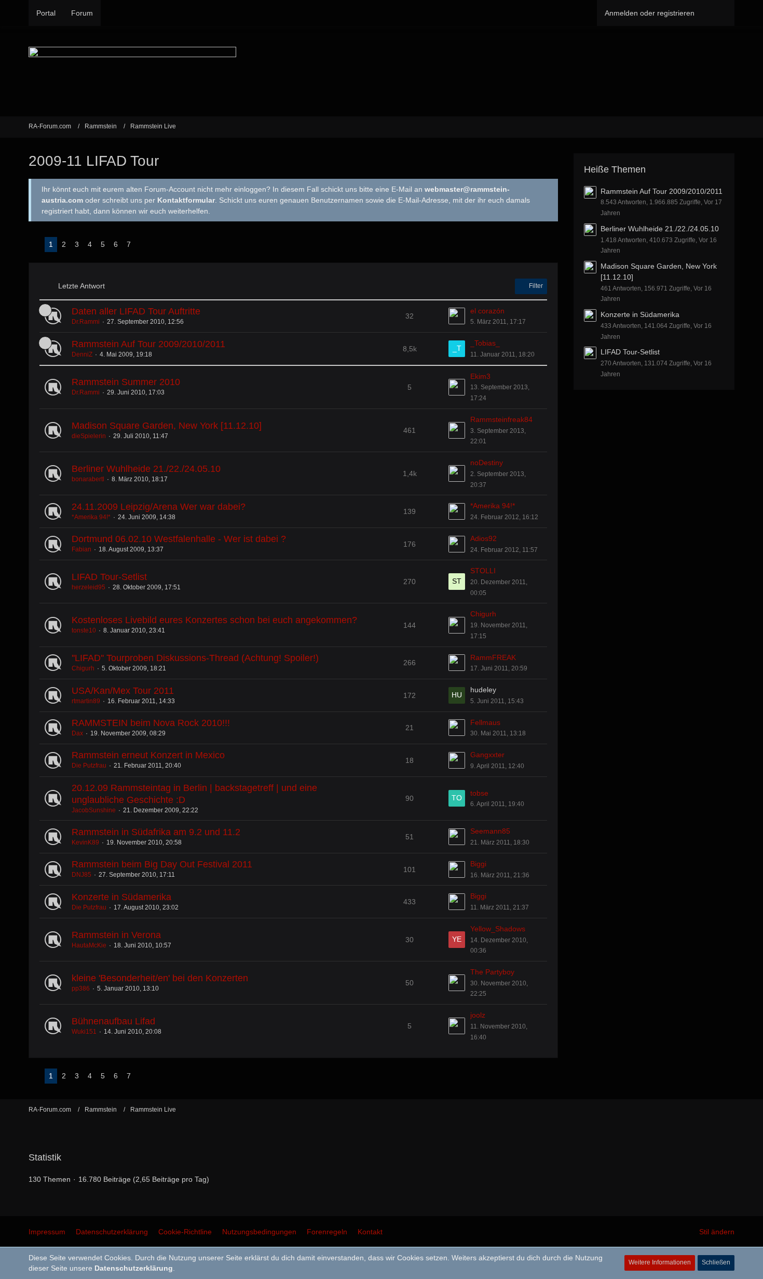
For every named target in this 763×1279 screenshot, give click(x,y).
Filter (535, 285)
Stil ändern (716, 1232)
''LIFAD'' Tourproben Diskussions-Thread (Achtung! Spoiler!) (195, 658)
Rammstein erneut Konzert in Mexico (148, 755)
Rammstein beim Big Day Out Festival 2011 (162, 864)
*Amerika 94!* (91, 517)
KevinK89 (85, 842)
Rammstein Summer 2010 (126, 382)
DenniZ (82, 354)
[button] (543, 188)
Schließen (716, 1262)
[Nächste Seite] (143, 244)
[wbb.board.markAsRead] (730, 127)
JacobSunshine (94, 810)
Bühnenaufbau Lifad (113, 1021)
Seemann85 (490, 831)
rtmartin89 (86, 701)
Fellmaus (485, 722)
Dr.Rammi (86, 321)
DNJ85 (81, 874)
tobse (479, 793)
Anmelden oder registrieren (649, 13)
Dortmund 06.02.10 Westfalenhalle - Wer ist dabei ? (179, 539)
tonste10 (84, 630)
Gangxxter (487, 754)
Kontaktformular (186, 200)
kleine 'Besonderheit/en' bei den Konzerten (160, 978)
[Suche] (718, 13)
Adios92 (483, 538)
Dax (77, 733)
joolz (477, 1015)
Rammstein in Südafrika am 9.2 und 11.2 (156, 832)
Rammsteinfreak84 (501, 419)
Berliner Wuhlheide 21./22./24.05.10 (146, 469)
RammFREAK (493, 657)
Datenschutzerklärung (133, 1268)
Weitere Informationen (660, 1262)
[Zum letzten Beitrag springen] (456, 316)
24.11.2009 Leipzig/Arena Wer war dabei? (159, 507)
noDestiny (486, 462)
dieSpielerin (89, 436)
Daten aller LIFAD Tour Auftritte (136, 311)
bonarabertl (88, 479)
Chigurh (483, 614)
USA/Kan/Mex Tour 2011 (123, 690)
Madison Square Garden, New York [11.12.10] (167, 425)
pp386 (81, 988)
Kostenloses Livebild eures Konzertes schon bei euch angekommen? (214, 620)
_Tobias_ (485, 343)
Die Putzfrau (89, 765)
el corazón (487, 311)
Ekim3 (480, 376)
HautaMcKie (89, 945)
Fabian (81, 549)
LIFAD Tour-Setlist (109, 577)
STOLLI (483, 570)
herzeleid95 (88, 587)
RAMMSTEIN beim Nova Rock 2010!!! (151, 723)
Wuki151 (84, 1031)
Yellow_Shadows (497, 929)
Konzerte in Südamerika (121, 897)
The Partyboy (492, 972)
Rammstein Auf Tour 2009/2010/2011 (148, 344)
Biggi (478, 864)
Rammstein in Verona (116, 935)
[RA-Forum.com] (381, 71)
